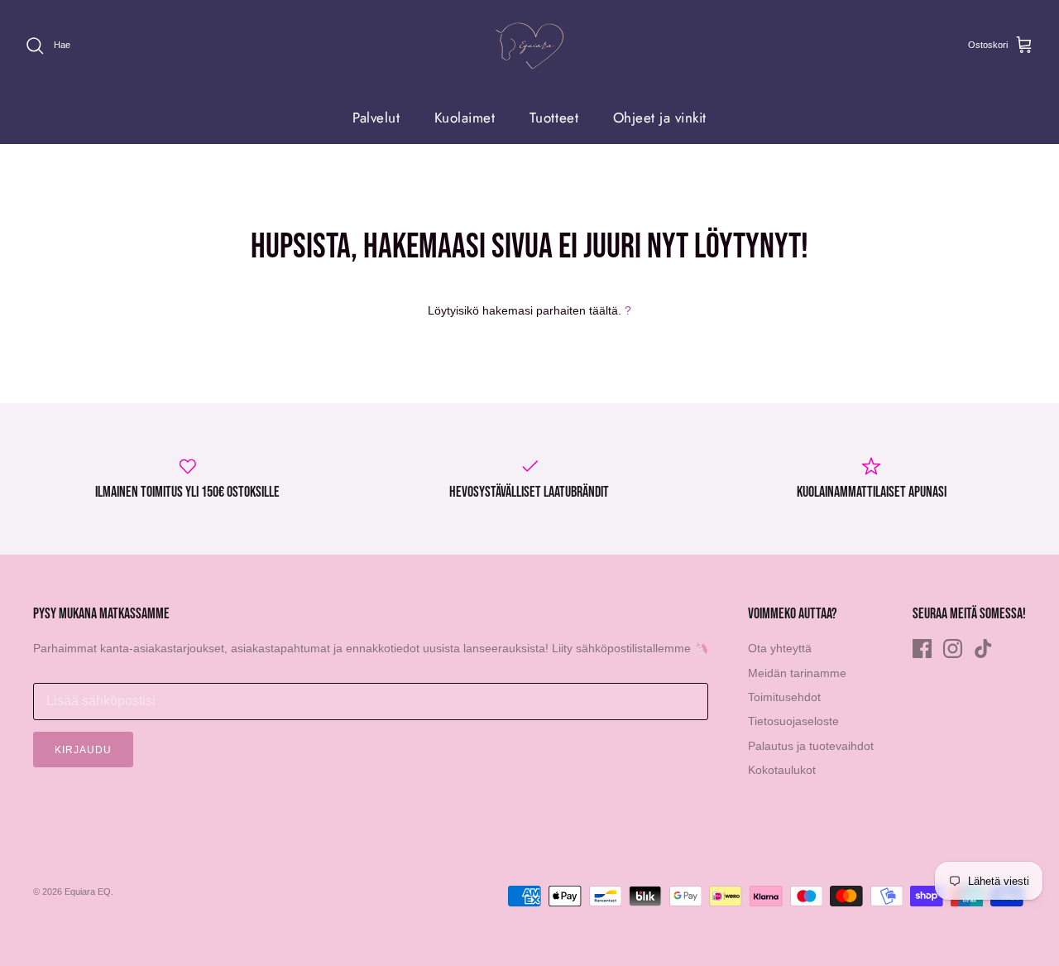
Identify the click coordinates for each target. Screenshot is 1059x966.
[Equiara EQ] (529, 46)
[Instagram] (952, 648)
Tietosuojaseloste (793, 721)
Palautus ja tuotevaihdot (811, 745)
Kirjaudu (83, 750)
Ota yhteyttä (780, 648)
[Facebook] (922, 648)
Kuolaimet (465, 117)
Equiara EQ (88, 891)
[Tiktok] (983, 648)
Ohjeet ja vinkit (660, 117)
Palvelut (376, 117)
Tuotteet (554, 117)
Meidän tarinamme (797, 673)
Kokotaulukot (782, 769)
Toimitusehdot (784, 697)
